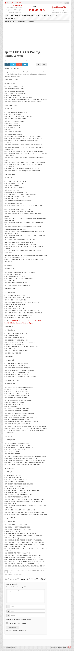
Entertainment (10, 19)
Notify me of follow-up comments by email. (19, 619)
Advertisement (22, 21)
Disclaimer (8, 21)
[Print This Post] (38, 64)
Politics (17, 16)
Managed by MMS (62, 647)
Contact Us (31, 21)
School (44, 16)
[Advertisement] (37, 37)
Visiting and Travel (28, 16)
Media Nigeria (9, 60)
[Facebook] (65, 3)
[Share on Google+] (19, 64)
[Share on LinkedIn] (25, 64)
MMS (68, 647)
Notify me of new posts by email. (17, 623)
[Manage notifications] (69, 647)
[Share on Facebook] (7, 64)
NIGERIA (37, 9)
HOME (7, 16)
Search (60, 2)
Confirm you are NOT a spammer (17, 630)
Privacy (15, 21)
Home (12, 16)
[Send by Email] (44, 64)
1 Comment (26, 60)
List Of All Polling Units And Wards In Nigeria (19, 323)
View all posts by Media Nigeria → (14, 574)
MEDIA (37, 6)
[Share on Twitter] (13, 64)
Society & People (53, 16)
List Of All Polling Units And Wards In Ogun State (25, 321)
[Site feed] (68, 3)
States (38, 16)
